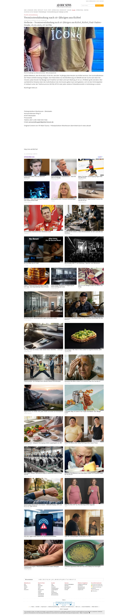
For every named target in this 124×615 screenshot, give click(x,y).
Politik (39, 587)
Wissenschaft (41, 589)
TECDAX (25, 587)
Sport (39, 588)
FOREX (52, 585)
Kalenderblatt (41, 596)
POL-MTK (26, 15)
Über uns (77, 606)
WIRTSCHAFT (40, 10)
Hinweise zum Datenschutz (67, 606)
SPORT (49, 10)
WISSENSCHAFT (63, 10)
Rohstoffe (53, 587)
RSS (98, 1)
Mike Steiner (95, 606)
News (32, 606)
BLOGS (87, 1)
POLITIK (45, 10)
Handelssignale (54, 589)
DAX (25, 584)
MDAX (25, 585)
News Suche (98, 5)
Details (81, 612)
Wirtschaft (40, 585)
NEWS (25, 10)
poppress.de (80, 589)
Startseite (36, 12)
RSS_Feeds (67, 588)
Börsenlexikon (29, 579)
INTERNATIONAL (79, 10)
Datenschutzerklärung (53, 606)
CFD (52, 584)
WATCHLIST (102, 1)
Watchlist (67, 585)
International (41, 594)
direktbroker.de (81, 588)
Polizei (39, 592)
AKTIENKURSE (30, 10)
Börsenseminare (54, 594)
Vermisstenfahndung (33, 15)
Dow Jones (26, 589)
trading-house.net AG (82, 584)
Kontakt (66, 589)
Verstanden (85, 612)
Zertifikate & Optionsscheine (54, 593)
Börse (39, 584)
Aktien (52, 591)
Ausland (39, 591)
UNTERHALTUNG (55, 10)
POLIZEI (73, 10)
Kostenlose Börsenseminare (81, 586)
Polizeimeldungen (42, 12)
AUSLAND (69, 10)
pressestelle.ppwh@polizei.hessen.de (41, 122)
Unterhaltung (41, 593)
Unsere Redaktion (86, 606)
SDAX (25, 588)
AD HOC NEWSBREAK (69, 584)
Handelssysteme (54, 588)
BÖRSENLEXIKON (92, 1)
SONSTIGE (86, 10)
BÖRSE (35, 10)
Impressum (44, 606)
